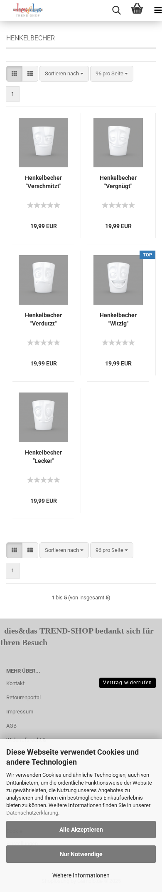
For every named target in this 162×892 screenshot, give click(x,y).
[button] (14, 74)
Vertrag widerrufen (127, 683)
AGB (11, 726)
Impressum (19, 711)
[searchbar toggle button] (116, 10)
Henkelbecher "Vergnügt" (118, 181)
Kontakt (15, 683)
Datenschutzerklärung (32, 813)
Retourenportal (23, 697)
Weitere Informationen (81, 875)
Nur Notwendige (81, 854)
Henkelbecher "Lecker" (43, 456)
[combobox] (64, 74)
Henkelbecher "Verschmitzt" (43, 181)
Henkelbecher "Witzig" (118, 319)
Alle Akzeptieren (81, 829)
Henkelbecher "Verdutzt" (43, 319)
